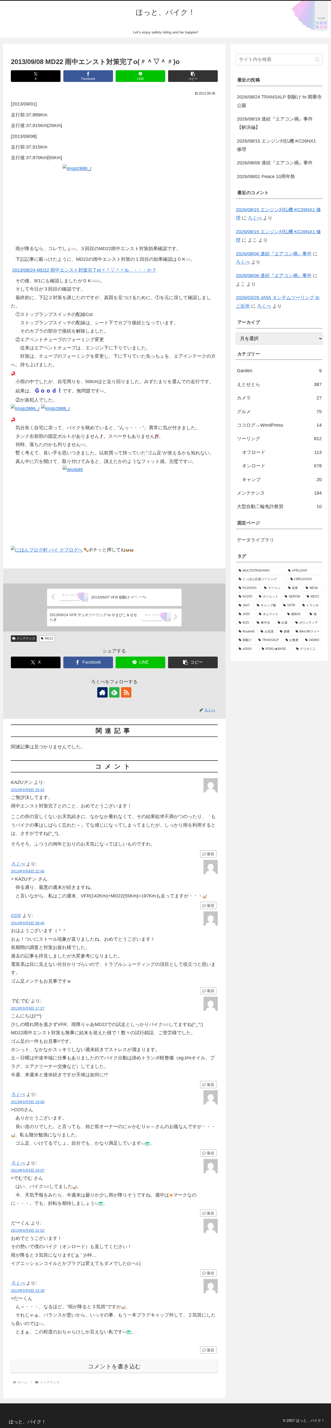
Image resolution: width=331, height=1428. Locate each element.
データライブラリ (255, 540)
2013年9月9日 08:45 (27, 923)
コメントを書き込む (114, 1366)
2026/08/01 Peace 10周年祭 (266, 176)
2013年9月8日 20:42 (27, 790)
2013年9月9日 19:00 (27, 1102)
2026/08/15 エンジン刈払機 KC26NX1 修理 (276, 145)
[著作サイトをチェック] (102, 692)
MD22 (49, 638)
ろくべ (18, 864)
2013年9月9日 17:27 (27, 1008)
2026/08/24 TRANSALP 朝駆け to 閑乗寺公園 (279, 101)
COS (16, 915)
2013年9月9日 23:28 (27, 1291)
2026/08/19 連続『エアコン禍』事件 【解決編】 (275, 123)
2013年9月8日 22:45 (27, 871)
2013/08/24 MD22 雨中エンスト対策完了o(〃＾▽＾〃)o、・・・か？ (84, 270)
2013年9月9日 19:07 (27, 1170)
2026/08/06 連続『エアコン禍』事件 (275, 162)
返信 (210, 854)
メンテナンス (26, 638)
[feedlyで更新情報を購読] (114, 692)
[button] (193, 76)
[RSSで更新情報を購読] (126, 692)
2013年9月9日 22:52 (27, 1230)
